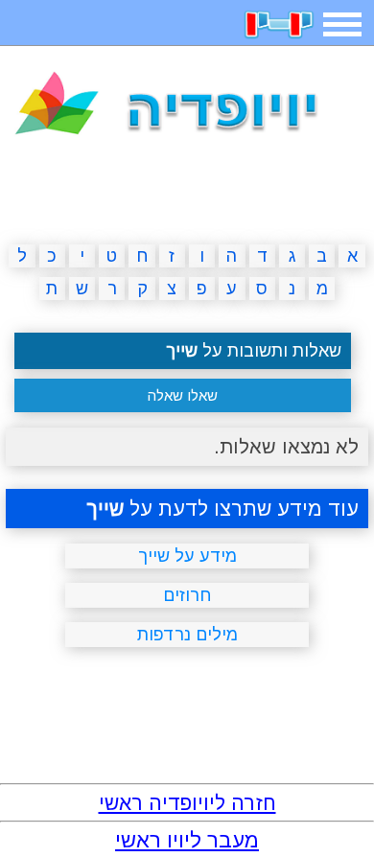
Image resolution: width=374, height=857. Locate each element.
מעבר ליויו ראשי (187, 840)
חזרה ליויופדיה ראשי (187, 803)
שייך (105, 509)
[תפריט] (342, 24)
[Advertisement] (187, 194)
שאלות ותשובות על (253, 350)
